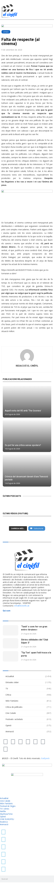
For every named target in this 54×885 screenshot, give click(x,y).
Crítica (28, 694)
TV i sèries (4, 808)
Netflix (3, 811)
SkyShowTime (6, 814)
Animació (28, 731)
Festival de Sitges (8, 806)
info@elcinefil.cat (21, 605)
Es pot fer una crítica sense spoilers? (23, 445)
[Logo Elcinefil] (9, 10)
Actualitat (28, 676)
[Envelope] (5, 748)
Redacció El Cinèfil (27, 365)
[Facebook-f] (35, 741)
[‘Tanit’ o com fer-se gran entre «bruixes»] (10, 630)
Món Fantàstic (28, 700)
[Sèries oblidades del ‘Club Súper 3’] (10, 643)
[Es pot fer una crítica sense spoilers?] (27, 436)
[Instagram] (20, 741)
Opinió (6, 32)
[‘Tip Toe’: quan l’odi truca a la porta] (10, 656)
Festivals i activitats (28, 719)
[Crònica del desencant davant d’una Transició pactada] (27, 470)
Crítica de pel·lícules (28, 707)
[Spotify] (42, 741)
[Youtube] (28, 741)
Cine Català (28, 713)
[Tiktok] (13, 741)
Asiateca (4, 821)
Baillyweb (45, 758)
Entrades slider (28, 682)
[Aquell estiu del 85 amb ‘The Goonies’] (27, 402)
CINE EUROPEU (7, 819)
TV (28, 688)
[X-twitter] (5, 741)
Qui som (6, 611)
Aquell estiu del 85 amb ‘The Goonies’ (23, 410)
